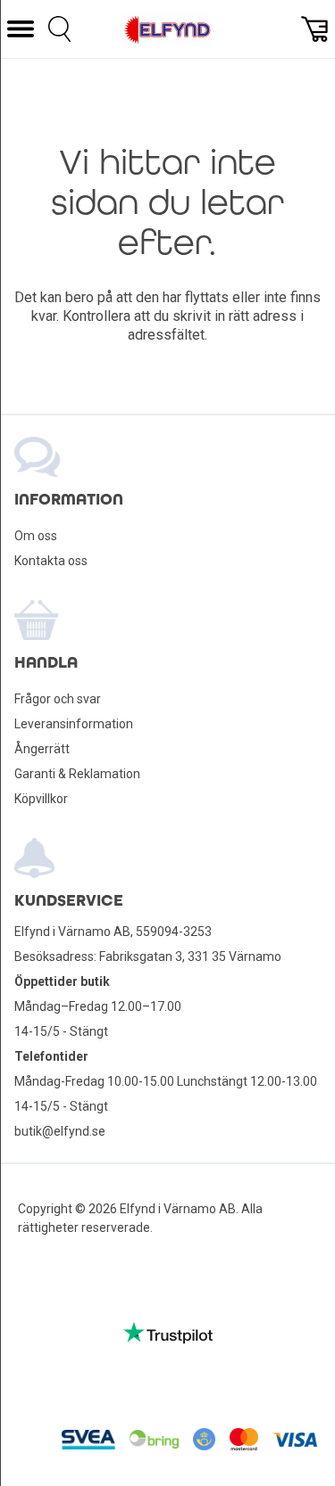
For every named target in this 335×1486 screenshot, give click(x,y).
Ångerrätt (42, 749)
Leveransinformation (73, 724)
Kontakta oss (51, 561)
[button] (20, 29)
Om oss (35, 536)
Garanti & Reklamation (77, 774)
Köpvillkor (41, 799)
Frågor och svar (57, 699)
